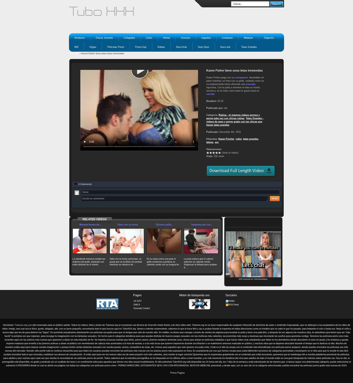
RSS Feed (233, 304)
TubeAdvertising (260, 279)
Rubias (161, 47)
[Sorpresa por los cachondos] (201, 241)
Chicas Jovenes (104, 37)
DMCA (136, 304)
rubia (239, 139)
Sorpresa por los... (202, 224)
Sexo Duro (203, 47)
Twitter (231, 301)
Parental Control (141, 308)
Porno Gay (141, 47)
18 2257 (137, 301)
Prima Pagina (177, 372)
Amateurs (79, 37)
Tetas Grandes (249, 47)
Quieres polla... (164, 224)
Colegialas (129, 37)
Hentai (166, 37)
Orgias (92, 47)
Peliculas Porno (115, 47)
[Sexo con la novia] (126, 241)
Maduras (248, 37)
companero (241, 77)
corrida (210, 94)
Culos (149, 37)
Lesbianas (227, 37)
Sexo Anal (181, 47)
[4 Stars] (216, 152)
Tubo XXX (74, 53)
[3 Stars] (213, 152)
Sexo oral (225, 47)
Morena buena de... (90, 224)
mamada (250, 84)
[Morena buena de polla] (89, 241)
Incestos (185, 37)
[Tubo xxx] (133, 13)
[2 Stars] (210, 152)
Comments (85, 184)
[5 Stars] (219, 152)
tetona (209, 142)
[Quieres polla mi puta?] (164, 241)
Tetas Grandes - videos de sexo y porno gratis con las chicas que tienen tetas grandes (234, 121)
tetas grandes (250, 139)
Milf (76, 47)
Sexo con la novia (127, 224)
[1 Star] (207, 152)
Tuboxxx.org (21, 325)
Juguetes (206, 37)
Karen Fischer (226, 139)
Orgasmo (269, 37)
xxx (217, 142)
